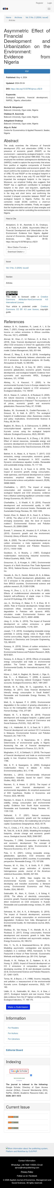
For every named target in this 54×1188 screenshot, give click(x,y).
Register (39, 2)
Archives (18, 17)
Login (49, 2)
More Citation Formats (17, 247)
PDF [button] (27, 71)
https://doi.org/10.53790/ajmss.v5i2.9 (26, 88)
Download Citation (15, 251)
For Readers (13, 1027)
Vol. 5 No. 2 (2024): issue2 (37, 17)
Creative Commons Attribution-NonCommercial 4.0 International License (27, 299)
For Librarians (14, 1038)
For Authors (13, 1033)
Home (8, 17)
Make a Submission (18, 1007)
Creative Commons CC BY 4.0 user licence (27, 307)
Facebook (33, 1175)
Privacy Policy (27, 1171)
